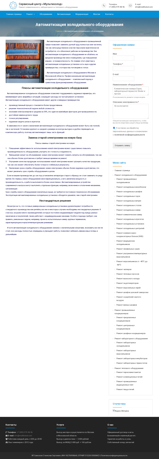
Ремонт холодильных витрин (129, 201)
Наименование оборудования (128, 84)
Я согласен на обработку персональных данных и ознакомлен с (130, 131)
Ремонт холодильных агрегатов (130, 219)
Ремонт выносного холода (128, 278)
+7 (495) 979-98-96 (117, 7)
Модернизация (82, 14)
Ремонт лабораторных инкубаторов (132, 358)
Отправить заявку (122, 145)
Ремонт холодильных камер (128, 210)
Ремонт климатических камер (129, 214)
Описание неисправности (126, 102)
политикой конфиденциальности (129, 135)
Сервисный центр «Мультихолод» (40, 4)
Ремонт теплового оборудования (129, 368)
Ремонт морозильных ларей (128, 288)
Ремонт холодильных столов (129, 205)
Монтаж (96, 14)
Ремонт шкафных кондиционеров (131, 333)
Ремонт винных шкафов (127, 305)
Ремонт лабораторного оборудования (131, 338)
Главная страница (13, 14)
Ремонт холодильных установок (130, 224)
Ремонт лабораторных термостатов (132, 363)
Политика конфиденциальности (114, 456)
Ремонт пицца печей (125, 389)
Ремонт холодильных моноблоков (131, 187)
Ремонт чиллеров (124, 269)
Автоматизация (64, 14)
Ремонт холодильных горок (128, 196)
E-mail (116, 74)
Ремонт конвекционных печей (129, 377)
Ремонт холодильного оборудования (131, 175)
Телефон (118, 64)
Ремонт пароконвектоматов (129, 372)
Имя (115, 54)
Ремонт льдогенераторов (128, 283)
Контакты (109, 14)
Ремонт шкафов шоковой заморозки (132, 292)
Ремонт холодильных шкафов (129, 191)
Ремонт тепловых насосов (128, 274)
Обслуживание (46, 14)
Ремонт (29, 14)
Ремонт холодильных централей (130, 228)
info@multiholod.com (144, 7)
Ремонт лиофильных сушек (128, 249)
